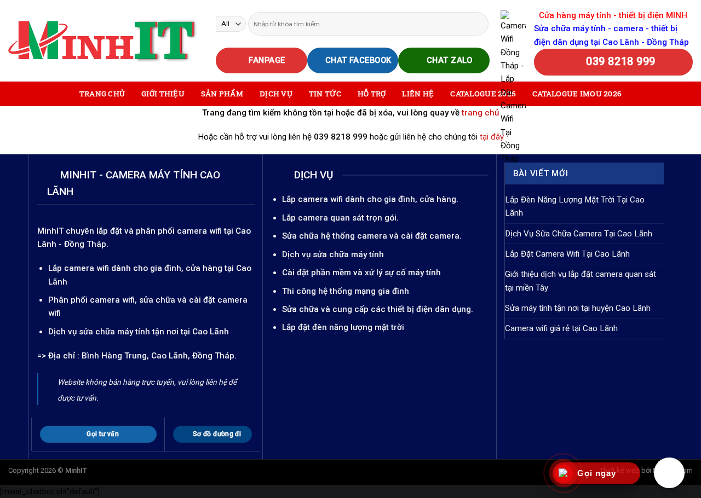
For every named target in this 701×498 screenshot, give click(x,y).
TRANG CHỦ (102, 94)
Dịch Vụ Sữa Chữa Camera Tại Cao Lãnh (578, 234)
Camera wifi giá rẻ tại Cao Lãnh (561, 328)
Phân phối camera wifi (91, 300)
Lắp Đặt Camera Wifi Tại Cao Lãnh (567, 254)
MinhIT (51, 231)
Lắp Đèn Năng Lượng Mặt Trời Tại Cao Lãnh (575, 206)
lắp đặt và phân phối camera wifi (159, 231)
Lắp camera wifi (78, 268)
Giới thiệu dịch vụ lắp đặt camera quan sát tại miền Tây (580, 280)
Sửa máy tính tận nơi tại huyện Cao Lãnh (578, 308)
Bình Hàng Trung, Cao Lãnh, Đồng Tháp (158, 356)
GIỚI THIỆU (163, 94)
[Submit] (479, 23)
